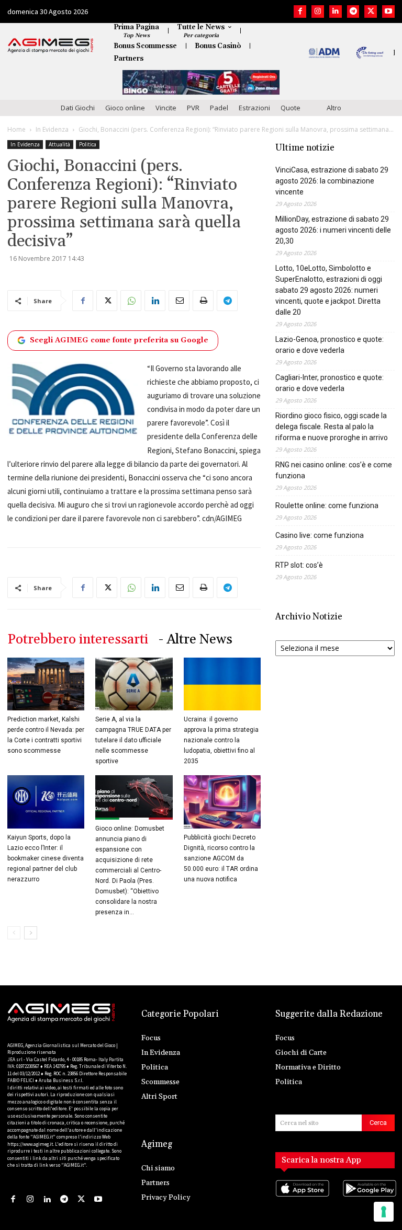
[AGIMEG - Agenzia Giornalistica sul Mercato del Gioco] (50, 45)
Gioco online (125, 107)
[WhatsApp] (130, 300)
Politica (87, 144)
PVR (193, 107)
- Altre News (195, 639)
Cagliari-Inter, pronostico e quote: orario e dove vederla (329, 383)
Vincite (165, 107)
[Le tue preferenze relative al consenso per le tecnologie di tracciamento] (384, 1212)
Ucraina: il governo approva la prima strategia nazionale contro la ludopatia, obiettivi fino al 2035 (221, 740)
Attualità (59, 144)
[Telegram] (353, 11)
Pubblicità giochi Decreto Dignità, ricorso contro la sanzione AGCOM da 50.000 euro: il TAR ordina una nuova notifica (221, 858)
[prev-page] (13, 932)
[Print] (203, 300)
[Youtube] (388, 11)
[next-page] (30, 932)
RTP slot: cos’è (299, 565)
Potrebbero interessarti (77, 639)
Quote (290, 107)
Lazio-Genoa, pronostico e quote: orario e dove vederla (329, 344)
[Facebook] (300, 11)
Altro (334, 107)
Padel (219, 107)
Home (16, 129)
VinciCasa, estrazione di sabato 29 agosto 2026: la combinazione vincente (331, 181)
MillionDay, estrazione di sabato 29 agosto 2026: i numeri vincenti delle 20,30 (333, 230)
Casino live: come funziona (319, 535)
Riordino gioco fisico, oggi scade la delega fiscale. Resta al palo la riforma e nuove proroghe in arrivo (331, 426)
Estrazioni (254, 107)
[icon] (301, 1198)
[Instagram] (317, 11)
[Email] (179, 300)
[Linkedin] (335, 11)
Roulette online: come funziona (326, 505)
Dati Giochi (78, 107)
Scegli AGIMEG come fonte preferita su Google (119, 340)
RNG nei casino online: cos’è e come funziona (333, 470)
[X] (370, 11)
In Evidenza (52, 129)
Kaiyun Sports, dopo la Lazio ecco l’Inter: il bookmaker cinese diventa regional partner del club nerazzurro (45, 858)
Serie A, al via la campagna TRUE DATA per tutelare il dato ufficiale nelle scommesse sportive (133, 740)
